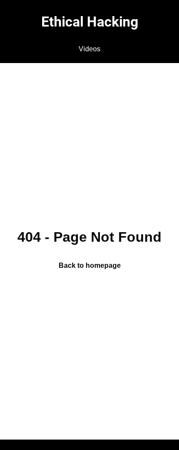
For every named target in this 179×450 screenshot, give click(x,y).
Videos (89, 49)
